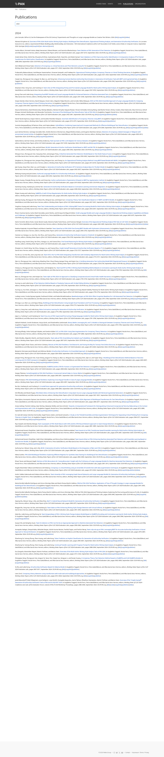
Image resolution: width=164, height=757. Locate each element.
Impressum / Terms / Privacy (140, 752)
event (51, 46)
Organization (140, 4)
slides (127, 37)
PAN (16, 9)
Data (119, 4)
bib (116, 37)
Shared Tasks (101, 4)
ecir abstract (44, 46)
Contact (127, 752)
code (30, 46)
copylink (121, 37)
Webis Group (107, 752)
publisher (122, 53)
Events (110, 4)
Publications (128, 4)
